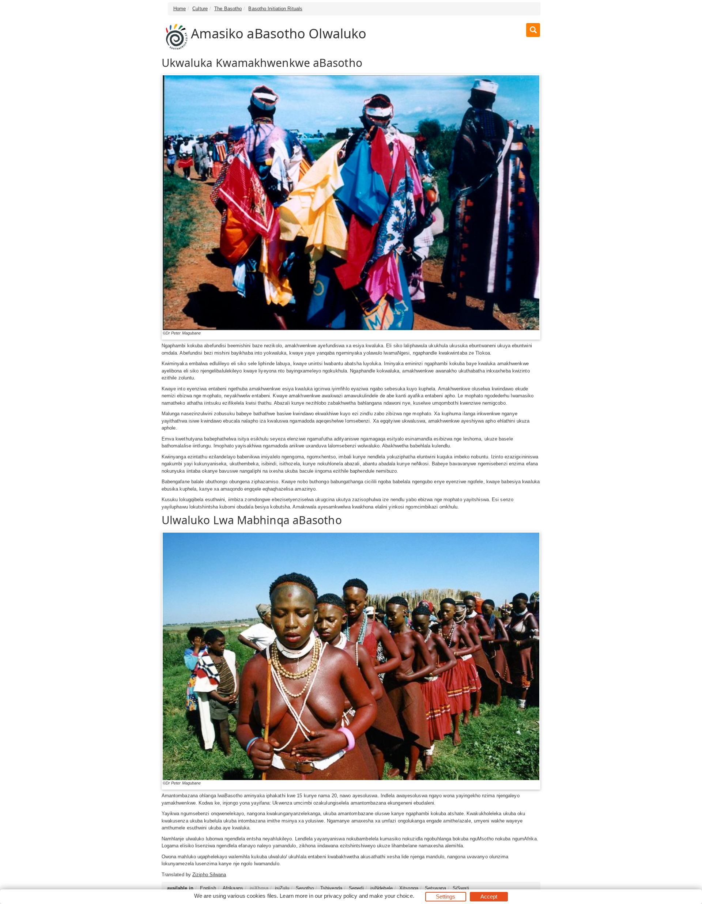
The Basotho (228, 8)
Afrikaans (233, 888)
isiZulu (282, 888)
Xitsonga (408, 888)
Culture (200, 8)
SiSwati (461, 888)
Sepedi (356, 888)
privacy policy (340, 896)
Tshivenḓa (331, 888)
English (208, 888)
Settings (446, 896)
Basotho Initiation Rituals (275, 8)
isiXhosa (259, 888)
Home (179, 8)
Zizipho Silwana (209, 874)
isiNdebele (381, 888)
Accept (489, 896)
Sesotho (305, 888)
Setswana (435, 888)
